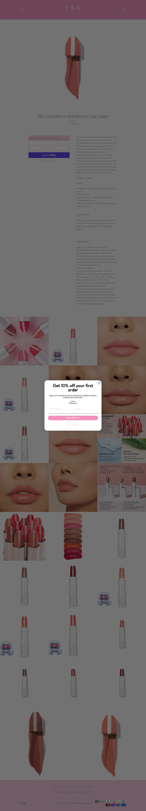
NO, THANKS (73, 425)
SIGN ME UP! (73, 418)
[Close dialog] (99, 382)
